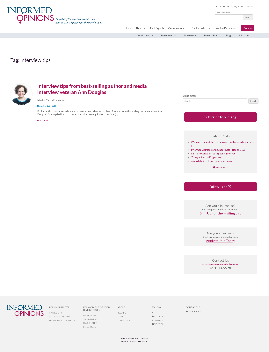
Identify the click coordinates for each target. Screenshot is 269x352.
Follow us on (219, 187)
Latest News (89, 327)
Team (120, 316)
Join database (90, 319)
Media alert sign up (59, 316)
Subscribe (243, 35)
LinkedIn (158, 320)
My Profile (238, 6)
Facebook (158, 316)
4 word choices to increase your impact (212, 161)
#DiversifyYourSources (62, 320)
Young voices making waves (206, 157)
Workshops (143, 35)
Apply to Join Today (220, 240)
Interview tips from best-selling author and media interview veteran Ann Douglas (92, 89)
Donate (247, 28)
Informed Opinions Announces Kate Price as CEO (218, 149)
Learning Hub (90, 323)
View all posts (221, 167)
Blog (228, 35)
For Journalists (199, 28)
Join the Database (225, 28)
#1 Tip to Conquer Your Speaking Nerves (213, 153)
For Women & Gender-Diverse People (96, 308)
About (139, 28)
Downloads (190, 35)
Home (128, 28)
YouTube (159, 324)
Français (249, 6)
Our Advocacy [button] (176, 28)
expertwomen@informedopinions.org (220, 264)
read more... (49, 119)
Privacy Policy (195, 311)
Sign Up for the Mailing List (220, 213)
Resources (167, 35)
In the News (123, 320)
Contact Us (193, 307)
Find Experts (157, 28)
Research (209, 35)
